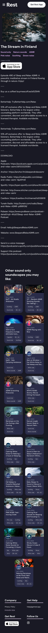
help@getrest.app (34, 607)
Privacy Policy (10, 607)
